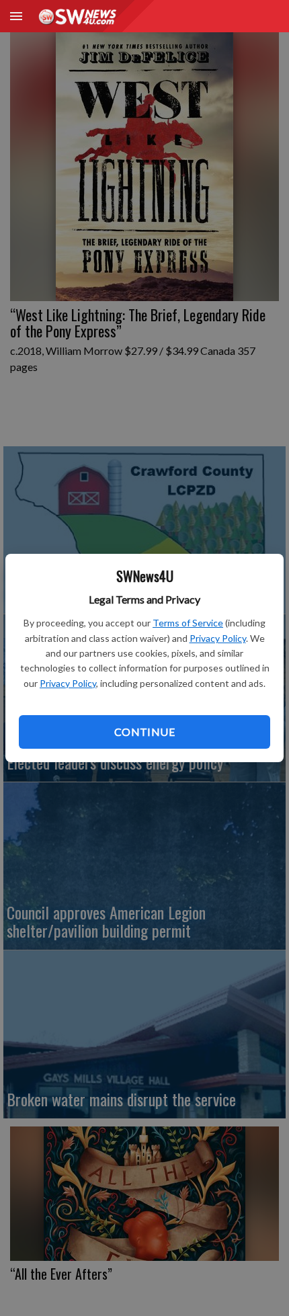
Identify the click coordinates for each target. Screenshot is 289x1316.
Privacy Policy (218, 638)
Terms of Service (188, 622)
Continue (144, 731)
